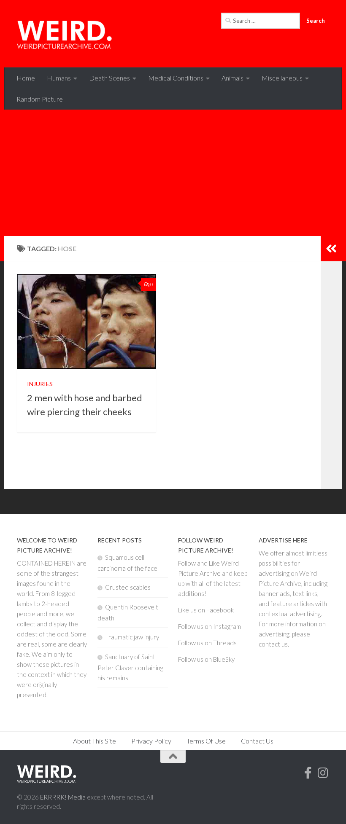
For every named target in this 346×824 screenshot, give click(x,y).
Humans (59, 78)
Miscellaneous (282, 78)
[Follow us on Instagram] (323, 773)
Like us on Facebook (206, 610)
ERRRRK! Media (63, 797)
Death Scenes (109, 78)
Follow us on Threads (207, 643)
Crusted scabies (128, 587)
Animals (232, 78)
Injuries (40, 383)
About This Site (94, 741)
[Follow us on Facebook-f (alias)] (308, 773)
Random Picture (39, 99)
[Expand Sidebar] (331, 248)
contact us (273, 644)
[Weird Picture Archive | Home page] (65, 34)
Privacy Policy (151, 741)
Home (25, 78)
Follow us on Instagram (209, 626)
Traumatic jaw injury (132, 637)
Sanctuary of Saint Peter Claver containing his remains (130, 667)
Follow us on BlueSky (206, 659)
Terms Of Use (206, 741)
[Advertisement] (173, 173)
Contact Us (257, 741)
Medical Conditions (175, 78)
